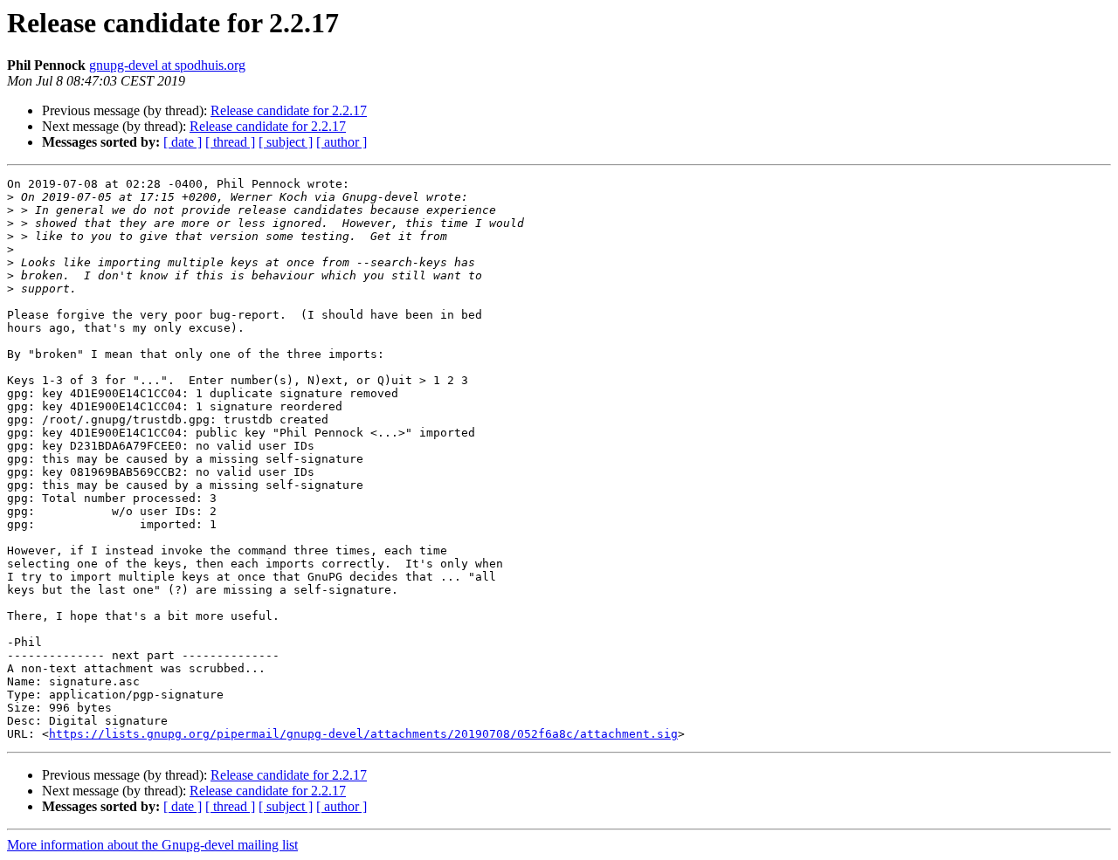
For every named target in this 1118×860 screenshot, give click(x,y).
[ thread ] (230, 141)
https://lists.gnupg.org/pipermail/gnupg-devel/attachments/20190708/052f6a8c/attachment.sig (363, 733)
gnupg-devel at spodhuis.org (167, 65)
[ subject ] (286, 141)
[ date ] (182, 141)
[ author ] (341, 141)
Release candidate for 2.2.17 (288, 110)
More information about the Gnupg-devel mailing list (152, 844)
